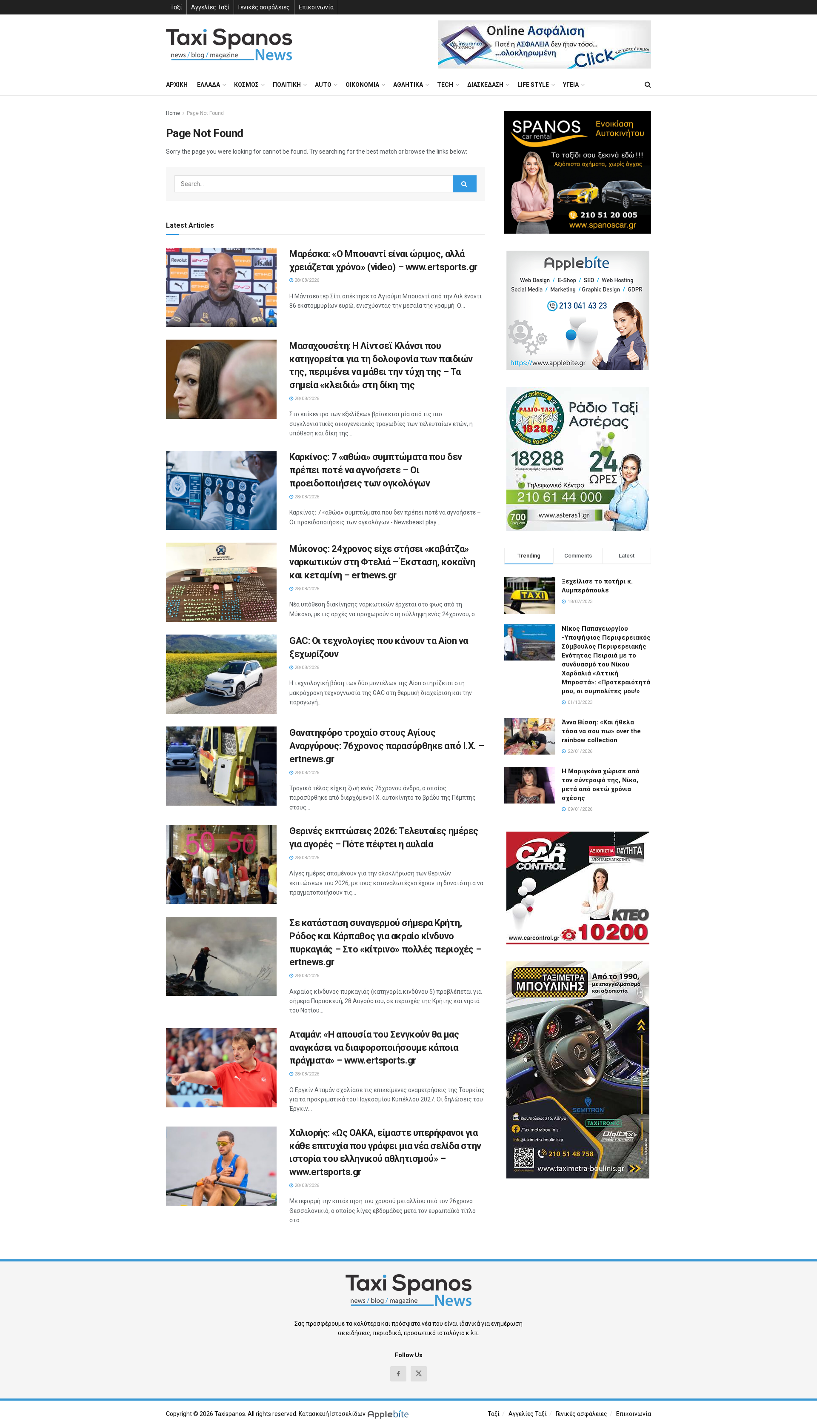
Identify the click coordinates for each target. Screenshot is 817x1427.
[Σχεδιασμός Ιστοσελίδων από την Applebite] (390, 1413)
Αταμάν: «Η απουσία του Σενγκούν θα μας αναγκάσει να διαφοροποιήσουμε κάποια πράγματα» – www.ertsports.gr (374, 1047)
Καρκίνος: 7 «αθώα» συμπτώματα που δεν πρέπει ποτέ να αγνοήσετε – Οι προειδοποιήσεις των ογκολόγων (375, 470)
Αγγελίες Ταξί (210, 7)
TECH (445, 84)
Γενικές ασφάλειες (264, 7)
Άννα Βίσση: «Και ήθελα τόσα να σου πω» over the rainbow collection (601, 731)
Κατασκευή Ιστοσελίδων (332, 1413)
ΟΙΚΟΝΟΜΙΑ (362, 84)
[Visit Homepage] (229, 44)
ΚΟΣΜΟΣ (246, 84)
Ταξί (176, 7)
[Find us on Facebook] (398, 1373)
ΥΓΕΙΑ (571, 84)
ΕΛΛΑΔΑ (208, 84)
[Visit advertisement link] (544, 44)
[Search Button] (648, 84)
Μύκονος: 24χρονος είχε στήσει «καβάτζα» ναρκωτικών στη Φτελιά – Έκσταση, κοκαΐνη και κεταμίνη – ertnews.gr (382, 562)
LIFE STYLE (533, 84)
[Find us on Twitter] (419, 1373)
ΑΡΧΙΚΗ (177, 84)
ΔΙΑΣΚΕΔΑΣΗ (485, 84)
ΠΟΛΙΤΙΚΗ (287, 84)
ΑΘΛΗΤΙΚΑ (408, 84)
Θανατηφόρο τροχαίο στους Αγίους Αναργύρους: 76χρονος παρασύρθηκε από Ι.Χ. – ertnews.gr (386, 745)
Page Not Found (205, 113)
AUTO (323, 84)
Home (173, 113)
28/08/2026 (306, 280)
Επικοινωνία (316, 7)
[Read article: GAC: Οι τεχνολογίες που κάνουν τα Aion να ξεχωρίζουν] (221, 674)
